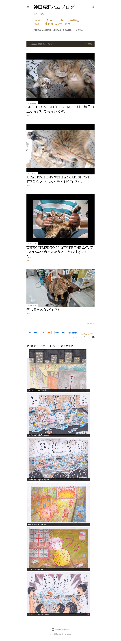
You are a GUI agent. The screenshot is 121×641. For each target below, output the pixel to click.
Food (39, 24)
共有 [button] (28, 116)
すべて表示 (88, 44)
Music (53, 20)
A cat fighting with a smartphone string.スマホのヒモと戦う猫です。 (58, 179)
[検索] (93, 6)
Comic (40, 20)
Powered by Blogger (62, 629)
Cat (64, 20)
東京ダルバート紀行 (59, 24)
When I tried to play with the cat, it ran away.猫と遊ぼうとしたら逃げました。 (59, 251)
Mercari (56, 30)
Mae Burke (67, 634)
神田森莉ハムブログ (54, 7)
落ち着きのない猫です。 (45, 309)
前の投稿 (91, 323)
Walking (77, 20)
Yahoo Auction (42, 30)
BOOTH (67, 30)
